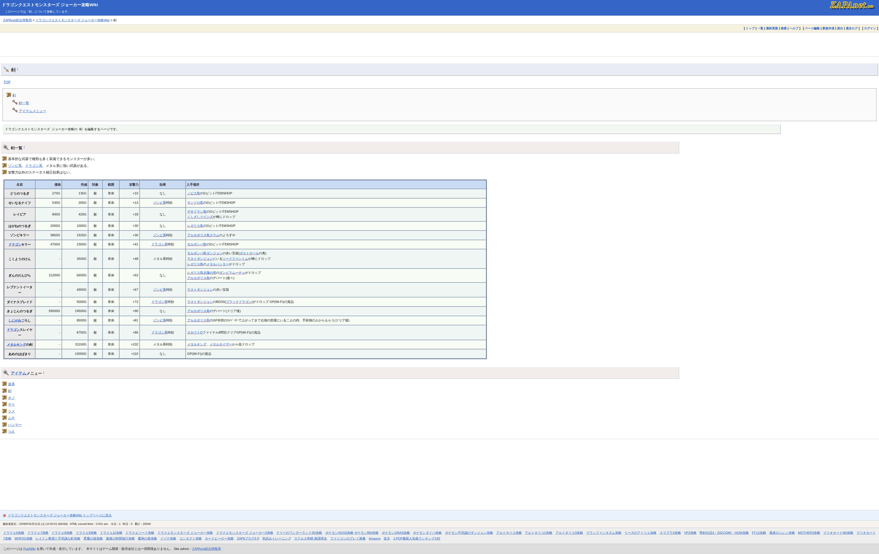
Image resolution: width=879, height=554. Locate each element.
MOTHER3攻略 (809, 533)
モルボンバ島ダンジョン (204, 253)
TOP (7, 82)
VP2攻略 (690, 533)
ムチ (11, 418)
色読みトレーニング (276, 538)
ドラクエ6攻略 (13, 533)
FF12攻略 (759, 533)
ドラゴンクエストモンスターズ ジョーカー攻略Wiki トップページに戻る (60, 515)
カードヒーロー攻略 (219, 538)
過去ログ (852, 28)
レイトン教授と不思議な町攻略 (57, 538)
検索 (784, 28)
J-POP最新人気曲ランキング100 (416, 538)
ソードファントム (235, 259)
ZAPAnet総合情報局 (17, 20)
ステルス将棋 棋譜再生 (310, 538)
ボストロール (249, 253)
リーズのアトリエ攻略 (640, 533)
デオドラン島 (196, 211)
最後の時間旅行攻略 (120, 538)
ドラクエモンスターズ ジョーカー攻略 (185, 533)
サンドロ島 (195, 202)
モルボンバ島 (196, 244)
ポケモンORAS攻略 (396, 533)
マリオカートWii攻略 (838, 533)
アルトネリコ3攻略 (569, 533)
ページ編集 (812, 28)
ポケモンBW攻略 (366, 533)
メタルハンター (217, 264)
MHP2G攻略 (24, 538)
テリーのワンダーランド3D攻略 (299, 533)
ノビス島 (193, 193)
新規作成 (828, 28)
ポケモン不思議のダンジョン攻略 (469, 533)
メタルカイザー (221, 344)
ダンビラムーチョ (232, 272)
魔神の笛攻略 (147, 538)
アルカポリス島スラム (203, 235)
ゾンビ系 (15, 166)
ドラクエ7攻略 (38, 533)
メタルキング (16, 344)
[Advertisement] (439, 44)
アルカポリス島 (198, 278)
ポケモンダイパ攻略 (427, 533)
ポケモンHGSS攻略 (339, 533)
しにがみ (14, 320)
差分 (840, 28)
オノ (11, 398)
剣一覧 (24, 103)
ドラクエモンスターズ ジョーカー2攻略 (244, 533)
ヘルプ (793, 28)
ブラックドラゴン (239, 302)
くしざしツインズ (200, 217)
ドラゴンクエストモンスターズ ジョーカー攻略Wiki (50, 5)
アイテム (18, 373)
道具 (11, 384)
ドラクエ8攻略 (62, 533)
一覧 (760, 28)
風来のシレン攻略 (782, 533)
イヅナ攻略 (168, 538)
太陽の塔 (209, 272)
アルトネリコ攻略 (509, 533)
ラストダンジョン (200, 259)
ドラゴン (14, 244)
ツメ (11, 411)
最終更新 (772, 28)
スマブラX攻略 (670, 533)
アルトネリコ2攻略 (538, 533)
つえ (11, 431)
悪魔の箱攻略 (93, 538)
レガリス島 (195, 226)
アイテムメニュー (32, 111)
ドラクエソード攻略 (139, 533)
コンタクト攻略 (190, 538)
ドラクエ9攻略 (86, 533)
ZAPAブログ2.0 (248, 538)
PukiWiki (29, 549)
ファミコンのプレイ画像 (348, 538)
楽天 (387, 538)
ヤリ (11, 404)
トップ (750, 28)
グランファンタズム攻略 (603, 533)
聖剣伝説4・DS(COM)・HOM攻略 (724, 533)
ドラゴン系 (33, 166)
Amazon (375, 538)
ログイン (870, 28)
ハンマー (15, 425)
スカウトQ (195, 332)
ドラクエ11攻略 (111, 533)
